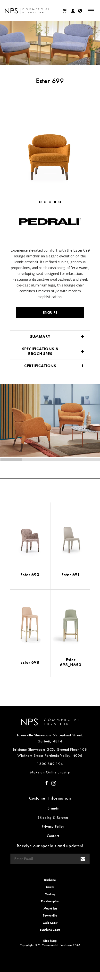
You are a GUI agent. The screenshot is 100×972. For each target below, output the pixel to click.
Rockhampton (50, 901)
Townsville (50, 915)
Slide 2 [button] (45, 202)
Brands (53, 808)
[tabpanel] (50, 141)
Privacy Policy (53, 826)
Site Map (50, 941)
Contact (53, 835)
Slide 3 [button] (50, 202)
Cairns (50, 887)
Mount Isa (50, 908)
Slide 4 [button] (55, 202)
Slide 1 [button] (40, 202)
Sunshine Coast (50, 930)
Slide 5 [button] (59, 202)
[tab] (40, 202)
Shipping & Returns (53, 817)
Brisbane (50, 880)
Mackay (50, 894)
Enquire (50, 312)
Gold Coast (50, 923)
